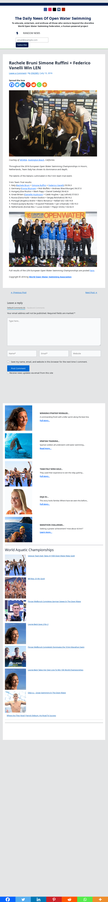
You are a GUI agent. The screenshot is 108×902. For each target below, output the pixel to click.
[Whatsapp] (39, 86)
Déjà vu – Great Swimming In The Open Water (47, 692)
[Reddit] (33, 86)
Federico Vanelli (56, 185)
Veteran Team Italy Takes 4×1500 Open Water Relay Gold (51, 556)
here (92, 270)
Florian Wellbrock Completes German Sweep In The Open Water (54, 601)
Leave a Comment (17, 73)
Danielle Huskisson (34, 194)
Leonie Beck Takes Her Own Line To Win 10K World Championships (55, 670)
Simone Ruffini (39, 185)
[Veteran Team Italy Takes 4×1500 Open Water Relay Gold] (15, 565)
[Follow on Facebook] (45, 9)
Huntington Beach (36, 159)
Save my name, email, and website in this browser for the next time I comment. (49, 361)
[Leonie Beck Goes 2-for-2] (15, 633)
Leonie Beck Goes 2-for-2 (38, 624)
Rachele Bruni (23, 185)
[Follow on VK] (59, 9)
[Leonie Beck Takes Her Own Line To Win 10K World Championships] (15, 679)
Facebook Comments (36, 308)
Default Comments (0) (16, 308)
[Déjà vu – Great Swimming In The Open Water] (15, 702)
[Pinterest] (28, 86)
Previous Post (18, 292)
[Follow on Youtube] (63, 9)
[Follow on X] (54, 9)
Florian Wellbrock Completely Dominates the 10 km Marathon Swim (56, 647)
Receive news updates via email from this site (31, 372)
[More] (44, 86)
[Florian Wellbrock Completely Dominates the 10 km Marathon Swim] (15, 656)
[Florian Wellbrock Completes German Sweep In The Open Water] (15, 610)
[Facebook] (11, 86)
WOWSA (23, 159)
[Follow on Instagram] (50, 9)
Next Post (91, 292)
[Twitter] (17, 86)
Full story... (45, 420)
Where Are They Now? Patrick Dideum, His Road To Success (31, 715)
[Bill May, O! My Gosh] (15, 587)
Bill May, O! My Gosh (36, 578)
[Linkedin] (22, 86)
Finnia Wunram (28, 188)
